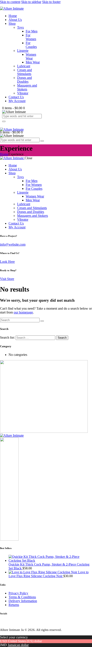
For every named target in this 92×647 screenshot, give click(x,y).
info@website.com (12, 244)
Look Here (7, 261)
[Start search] (42, 321)
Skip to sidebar (31, 2)
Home (4, 154)
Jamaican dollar (18, 645)
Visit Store (7, 279)
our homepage (23, 312)
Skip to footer (51, 2)
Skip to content (10, 2)
